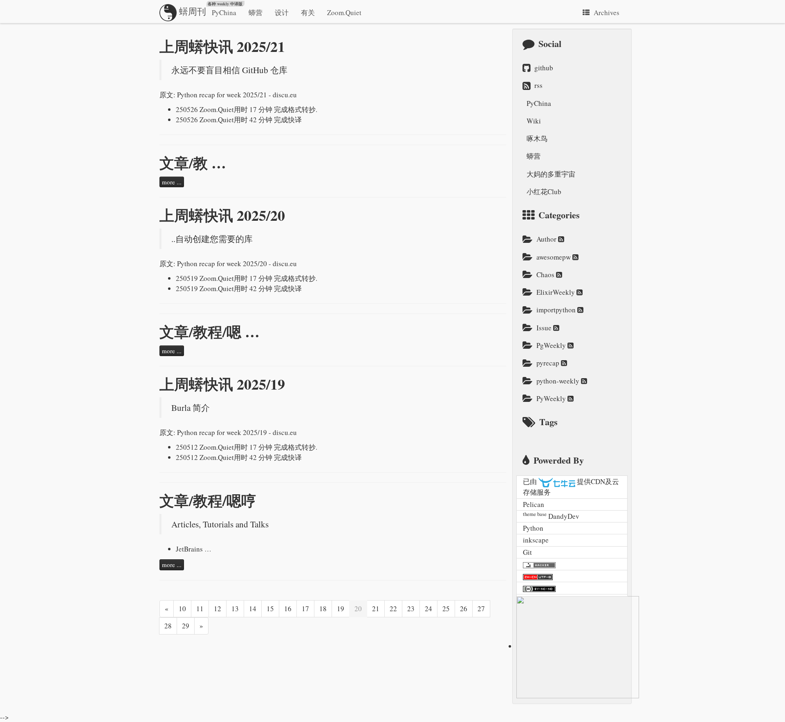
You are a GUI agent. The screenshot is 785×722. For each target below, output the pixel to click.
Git (527, 552)
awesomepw (554, 257)
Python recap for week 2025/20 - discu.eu (237, 263)
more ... (172, 182)
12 (217, 608)
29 (185, 625)
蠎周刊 (209, 9)
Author (547, 239)
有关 (308, 12)
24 (428, 608)
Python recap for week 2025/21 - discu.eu (237, 94)
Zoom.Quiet (344, 12)
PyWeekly (551, 398)
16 (288, 608)
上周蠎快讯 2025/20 (222, 215)
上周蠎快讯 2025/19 (222, 384)
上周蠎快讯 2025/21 (222, 46)
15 (270, 608)
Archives (606, 12)
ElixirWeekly (556, 292)
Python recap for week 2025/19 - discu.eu (237, 432)
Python (533, 528)
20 (358, 608)
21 (375, 608)
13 (235, 608)
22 (393, 608)
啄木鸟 (537, 138)
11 (200, 608)
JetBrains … (193, 549)
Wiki (534, 121)
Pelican (533, 504)
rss (538, 85)
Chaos (546, 274)
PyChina (224, 12)
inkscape (536, 540)
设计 (282, 12)
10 (182, 608)
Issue (544, 327)
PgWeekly (551, 345)
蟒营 (255, 12)
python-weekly (558, 381)
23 (411, 608)
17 (305, 608)
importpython (556, 309)
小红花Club (544, 191)
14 (252, 608)
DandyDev (563, 516)
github (543, 67)
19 (340, 608)
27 (481, 608)
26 (463, 608)
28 (168, 625)
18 (323, 608)
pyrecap (548, 363)
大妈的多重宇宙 (551, 174)
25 (446, 608)
